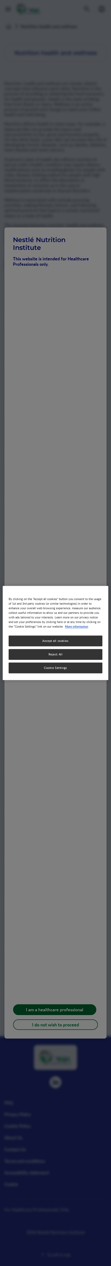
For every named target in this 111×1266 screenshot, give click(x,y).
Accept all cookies (55, 641)
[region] (55, 633)
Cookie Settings (55, 668)
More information (76, 626)
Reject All (55, 654)
